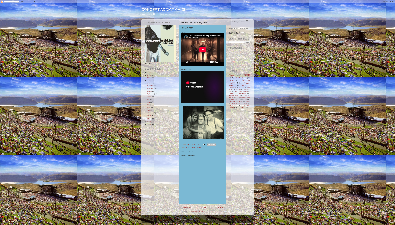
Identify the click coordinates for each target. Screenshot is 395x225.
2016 (149, 72)
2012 (149, 83)
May (148, 105)
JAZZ (230, 91)
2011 (149, 119)
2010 (149, 122)
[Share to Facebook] (213, 145)
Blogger (218, 220)
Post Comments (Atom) (197, 212)
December (150, 86)
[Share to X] (211, 145)
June (148, 102)
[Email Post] (203, 144)
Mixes (245, 95)
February (150, 113)
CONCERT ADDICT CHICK (164, 9)
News (245, 99)
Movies (231, 97)
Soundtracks (233, 105)
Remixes (247, 101)
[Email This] (208, 145)
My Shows (235, 99)
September (150, 94)
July (148, 99)
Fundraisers (232, 87)
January (149, 115)
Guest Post (241, 87)
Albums (231, 75)
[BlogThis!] (210, 145)
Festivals (243, 85)
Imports (246, 89)
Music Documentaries (244, 97)
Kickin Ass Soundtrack (241, 91)
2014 (149, 78)
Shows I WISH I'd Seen (239, 103)
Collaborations (240, 78)
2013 (149, 80)
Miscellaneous (233, 95)
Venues (241, 107)
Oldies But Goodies (235, 101)
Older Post (219, 207)
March (149, 110)
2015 (149, 75)
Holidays (238, 89)
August (149, 96)
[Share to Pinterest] (215, 145)
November (150, 88)
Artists (188, 147)
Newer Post (186, 207)
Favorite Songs (196, 147)
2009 (149, 124)
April (148, 107)
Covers (231, 80)
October (149, 91)
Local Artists (242, 93)
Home (203, 207)
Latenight (231, 93)
